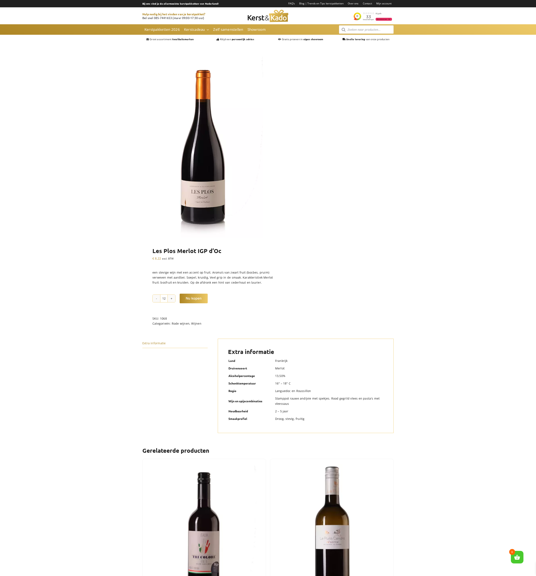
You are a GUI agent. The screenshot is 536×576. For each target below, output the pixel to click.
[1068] (202, 147)
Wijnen (196, 323)
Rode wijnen (180, 323)
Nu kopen (194, 298)
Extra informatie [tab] (154, 343)
